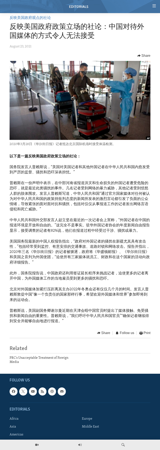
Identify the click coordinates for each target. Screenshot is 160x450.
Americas (16, 434)
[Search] (123, 445)
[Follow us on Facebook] (14, 392)
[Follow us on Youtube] (33, 392)
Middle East (90, 426)
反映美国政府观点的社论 (30, 18)
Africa (14, 418)
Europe (87, 418)
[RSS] (42, 392)
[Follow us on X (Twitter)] (23, 392)
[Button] (144, 55)
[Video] (37, 445)
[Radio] (80, 445)
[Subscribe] (62, 392)
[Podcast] (52, 392)
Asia (13, 426)
